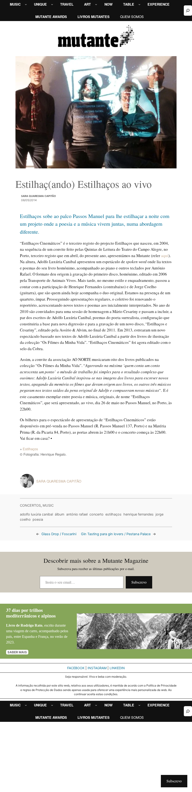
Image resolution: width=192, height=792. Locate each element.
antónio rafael (77, 514)
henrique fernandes (138, 514)
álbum (59, 514)
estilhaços (113, 514)
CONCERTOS (30, 505)
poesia (38, 519)
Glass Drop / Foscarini (58, 534)
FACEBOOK (76, 668)
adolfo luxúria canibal (36, 514)
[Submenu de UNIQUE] (52, 4)
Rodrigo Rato (31, 625)
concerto (96, 514)
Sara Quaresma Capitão (38, 196)
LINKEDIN (117, 668)
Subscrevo (139, 582)
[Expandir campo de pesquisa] (188, 10)
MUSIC (48, 505)
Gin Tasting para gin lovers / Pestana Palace (116, 534)
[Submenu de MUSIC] (26, 4)
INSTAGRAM (97, 668)
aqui (164, 255)
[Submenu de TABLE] (139, 4)
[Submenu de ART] (96, 4)
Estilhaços (30, 448)
